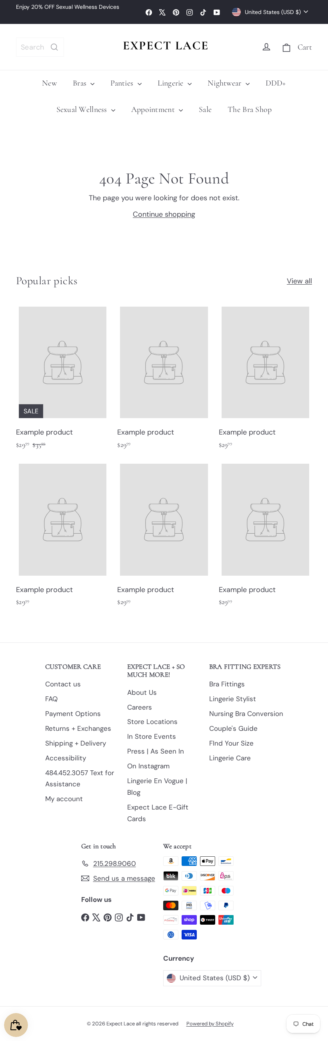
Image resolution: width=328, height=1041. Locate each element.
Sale (205, 109)
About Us (142, 692)
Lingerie (172, 83)
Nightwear (226, 83)
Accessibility (65, 758)
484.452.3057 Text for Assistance (79, 778)
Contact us (63, 684)
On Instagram (148, 766)
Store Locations (152, 721)
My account (64, 798)
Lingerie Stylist (232, 698)
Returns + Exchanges (78, 728)
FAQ (51, 698)
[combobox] (40, 47)
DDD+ (276, 83)
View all (299, 281)
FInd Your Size (231, 743)
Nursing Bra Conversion (246, 713)
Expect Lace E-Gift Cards (157, 813)
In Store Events (151, 736)
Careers (139, 707)
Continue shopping (164, 214)
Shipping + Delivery (75, 743)
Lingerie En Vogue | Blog (157, 786)
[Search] (54, 47)
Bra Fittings (227, 684)
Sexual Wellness (82, 109)
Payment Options (73, 713)
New (49, 83)
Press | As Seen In (155, 751)
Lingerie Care (230, 758)
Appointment (154, 109)
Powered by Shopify (210, 1023)
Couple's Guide (233, 728)
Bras (80, 83)
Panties (122, 83)
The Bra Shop (250, 109)
